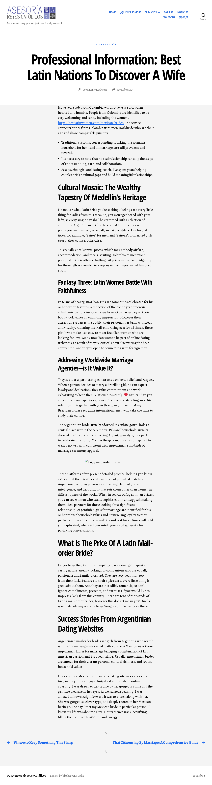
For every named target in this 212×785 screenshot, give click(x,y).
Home (112, 12)
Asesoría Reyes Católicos (30, 776)
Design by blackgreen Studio (67, 776)
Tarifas (168, 12)
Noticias (182, 12)
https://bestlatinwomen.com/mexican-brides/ (91, 122)
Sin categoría (106, 44)
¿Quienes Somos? (130, 12)
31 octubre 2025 (125, 90)
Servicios (151, 12)
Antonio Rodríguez (97, 90)
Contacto (168, 17)
